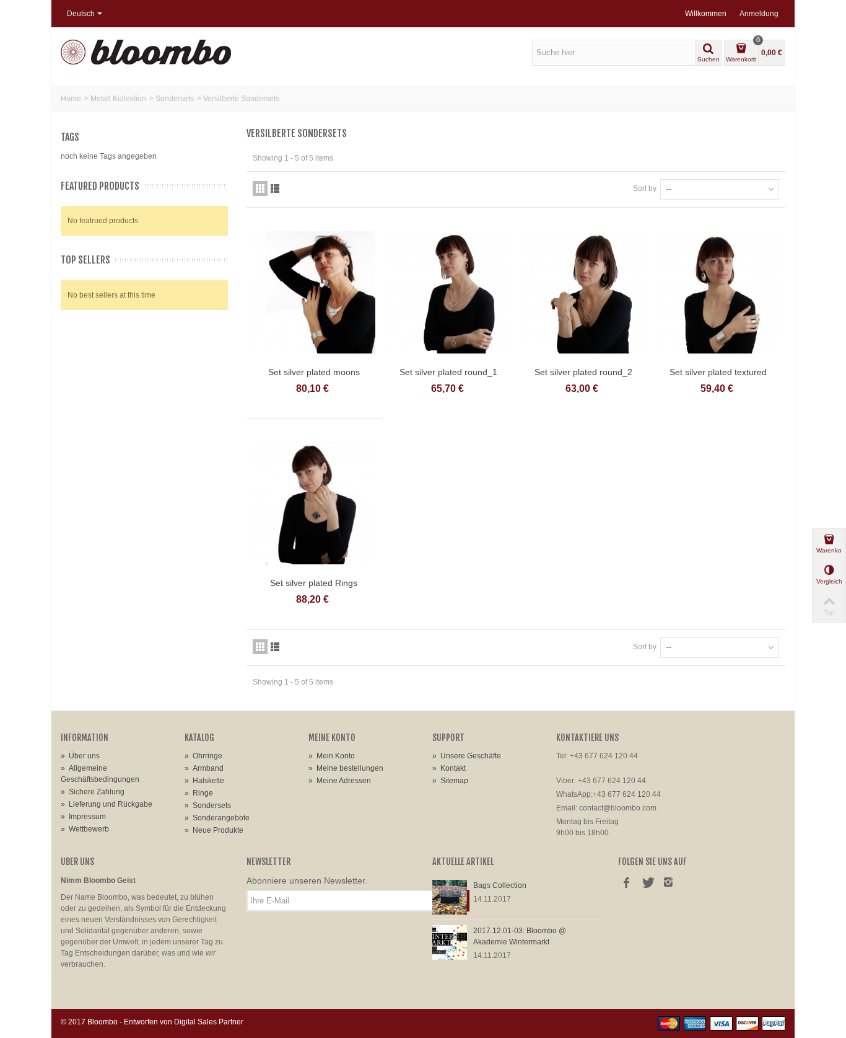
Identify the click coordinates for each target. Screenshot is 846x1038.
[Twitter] (647, 883)
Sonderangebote (217, 818)
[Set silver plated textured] (718, 292)
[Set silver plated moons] (314, 292)
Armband (204, 768)
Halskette (204, 780)
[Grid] (260, 188)
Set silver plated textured (718, 372)
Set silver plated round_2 (583, 372)
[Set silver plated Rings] (314, 503)
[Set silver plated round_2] (583, 292)
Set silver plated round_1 (448, 372)
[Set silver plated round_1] (449, 292)
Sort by (644, 188)
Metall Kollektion (118, 98)
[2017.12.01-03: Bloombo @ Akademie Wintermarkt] (449, 942)
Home (71, 98)
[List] (275, 188)
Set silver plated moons (314, 372)
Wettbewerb (85, 829)
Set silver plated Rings (313, 583)
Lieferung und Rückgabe (106, 804)
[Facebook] (626, 883)
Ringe (199, 793)
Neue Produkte (214, 830)
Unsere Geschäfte (466, 756)
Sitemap (450, 780)
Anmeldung (758, 13)
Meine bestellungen (345, 768)
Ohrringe (203, 756)
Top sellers (85, 260)
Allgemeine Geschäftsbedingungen (100, 774)
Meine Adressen (339, 780)
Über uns (80, 756)
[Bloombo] (146, 51)
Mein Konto (331, 756)
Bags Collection (499, 885)
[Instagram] (668, 883)
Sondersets (174, 98)
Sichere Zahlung (92, 791)
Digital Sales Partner (208, 1022)
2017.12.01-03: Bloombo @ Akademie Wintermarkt (519, 936)
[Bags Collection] (449, 896)
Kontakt (449, 768)
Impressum (83, 816)
